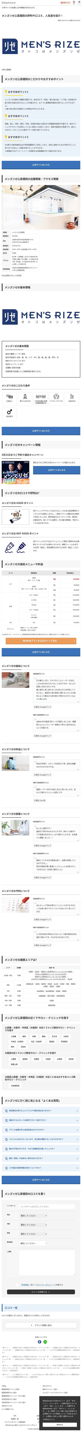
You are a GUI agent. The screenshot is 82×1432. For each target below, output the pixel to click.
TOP (14, 1416)
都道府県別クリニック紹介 (11, 1389)
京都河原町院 (60, 996)
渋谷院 (37, 984)
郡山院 (70, 979)
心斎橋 (13, 1036)
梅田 (24, 1036)
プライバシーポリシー (44, 1284)
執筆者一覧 (15, 1419)
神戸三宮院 (51, 996)
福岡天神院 (51, 1005)
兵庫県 (59, 1059)
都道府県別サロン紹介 (9, 1392)
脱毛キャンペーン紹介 (50, 1389)
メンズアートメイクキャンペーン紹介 (55, 1392)
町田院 (50, 984)
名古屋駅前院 (50, 991)
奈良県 (71, 1059)
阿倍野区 (64, 1041)
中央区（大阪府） (18, 1041)
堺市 (12, 1046)
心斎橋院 (8, 69)
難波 (43, 1036)
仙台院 (37, 972)
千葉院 (58, 986)
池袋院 (52, 986)
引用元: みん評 (39, 800)
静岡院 (64, 991)
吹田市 (23, 1046)
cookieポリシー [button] (49, 1419)
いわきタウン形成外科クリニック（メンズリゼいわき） (48, 979)
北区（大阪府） (37, 1041)
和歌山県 (14, 1064)
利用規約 (25, 1284)
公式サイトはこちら (41, 164)
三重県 (13, 1059)
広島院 (52, 1000)
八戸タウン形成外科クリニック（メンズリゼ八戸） (51, 974)
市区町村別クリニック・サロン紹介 (14, 1402)
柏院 (67, 984)
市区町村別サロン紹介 (9, 1399)
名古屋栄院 (40, 991)
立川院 (56, 984)
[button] (76, 679)
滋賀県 (25, 1059)
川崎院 (45, 986)
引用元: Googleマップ (42, 707)
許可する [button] (60, 1425)
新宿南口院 (29, 984)
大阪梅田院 (42, 996)
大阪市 (66, 1036)
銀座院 (44, 984)
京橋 (34, 1036)
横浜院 (73, 984)
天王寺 (54, 1036)
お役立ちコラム (7, 1406)
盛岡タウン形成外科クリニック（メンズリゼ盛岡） (51, 977)
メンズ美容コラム (8, 1409)
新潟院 (58, 991)
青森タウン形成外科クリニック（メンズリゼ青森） (57, 972)
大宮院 (62, 984)
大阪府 (48, 1059)
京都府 (36, 1059)
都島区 (51, 1041)
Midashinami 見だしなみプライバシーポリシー (21, 1425)
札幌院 (31, 972)
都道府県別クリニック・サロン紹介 (14, 1396)
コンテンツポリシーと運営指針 (14, 1422)
